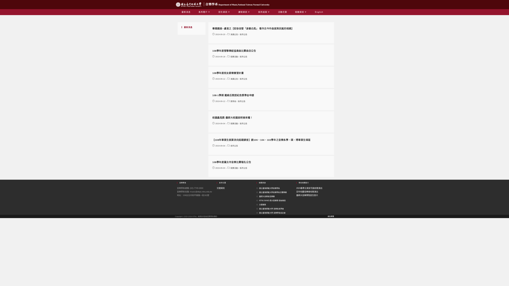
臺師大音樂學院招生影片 (307, 195)
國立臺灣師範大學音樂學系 (269, 188)
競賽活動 (234, 57)
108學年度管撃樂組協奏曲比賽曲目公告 (234, 51)
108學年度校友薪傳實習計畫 (228, 73)
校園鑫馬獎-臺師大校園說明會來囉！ (232, 117)
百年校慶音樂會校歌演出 (307, 192)
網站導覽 (331, 216)
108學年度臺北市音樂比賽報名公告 (231, 162)
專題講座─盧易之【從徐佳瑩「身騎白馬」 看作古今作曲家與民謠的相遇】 (253, 28)
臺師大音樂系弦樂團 (267, 196)
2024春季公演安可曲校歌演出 (309, 188)
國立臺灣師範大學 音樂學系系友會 (272, 213)
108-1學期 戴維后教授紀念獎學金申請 (233, 95)
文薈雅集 (262, 205)
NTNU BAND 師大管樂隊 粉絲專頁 (272, 201)
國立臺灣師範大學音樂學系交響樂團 (273, 192)
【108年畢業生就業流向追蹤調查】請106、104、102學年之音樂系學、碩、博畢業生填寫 (261, 140)
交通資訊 (221, 188)
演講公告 (234, 34)
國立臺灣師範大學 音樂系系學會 (271, 209)
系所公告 (243, 34)
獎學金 (233, 101)
